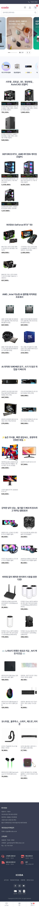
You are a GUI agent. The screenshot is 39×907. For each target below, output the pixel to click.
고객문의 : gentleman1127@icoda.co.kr (12, 843)
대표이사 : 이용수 (6, 811)
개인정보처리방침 (14, 880)
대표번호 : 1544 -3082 (7, 840)
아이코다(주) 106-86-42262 (9, 814)
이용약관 (23, 880)
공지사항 (6, 880)
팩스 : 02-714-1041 (7, 845)
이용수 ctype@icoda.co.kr (9, 831)
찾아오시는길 (30, 880)
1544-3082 (34, 2)
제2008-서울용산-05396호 (9, 817)
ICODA (19, 875)
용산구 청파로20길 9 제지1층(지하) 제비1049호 (14, 822)
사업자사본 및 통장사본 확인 (8, 820)
